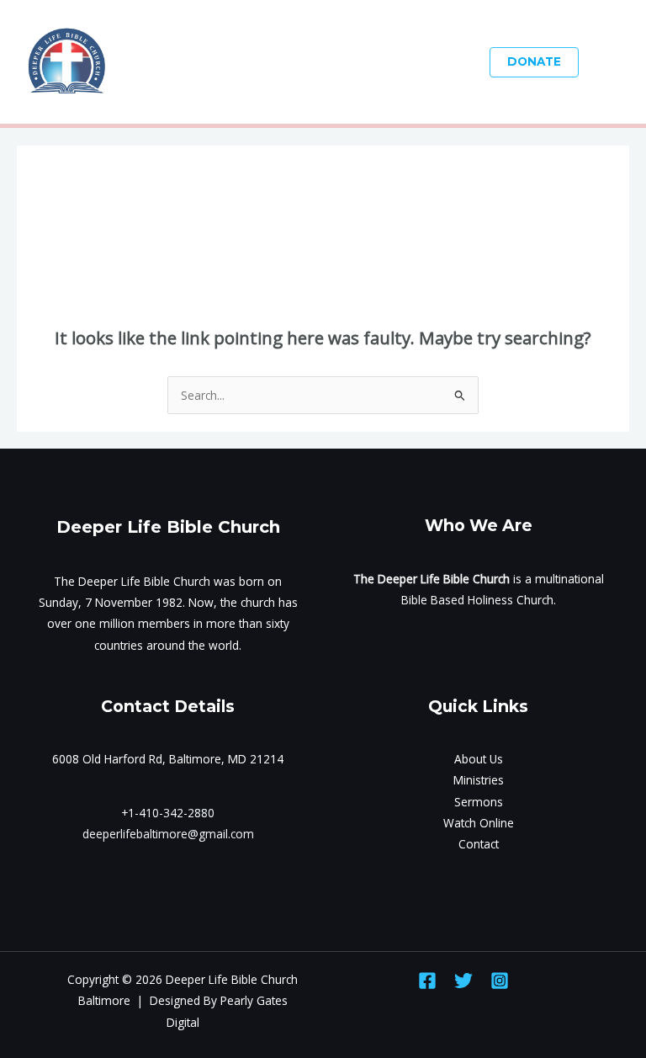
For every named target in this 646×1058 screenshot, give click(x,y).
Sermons (478, 802)
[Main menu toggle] (613, 62)
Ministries (478, 780)
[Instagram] (499, 980)
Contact (478, 844)
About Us (478, 759)
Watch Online (478, 823)
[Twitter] (463, 980)
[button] (534, 62)
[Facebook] (427, 980)
